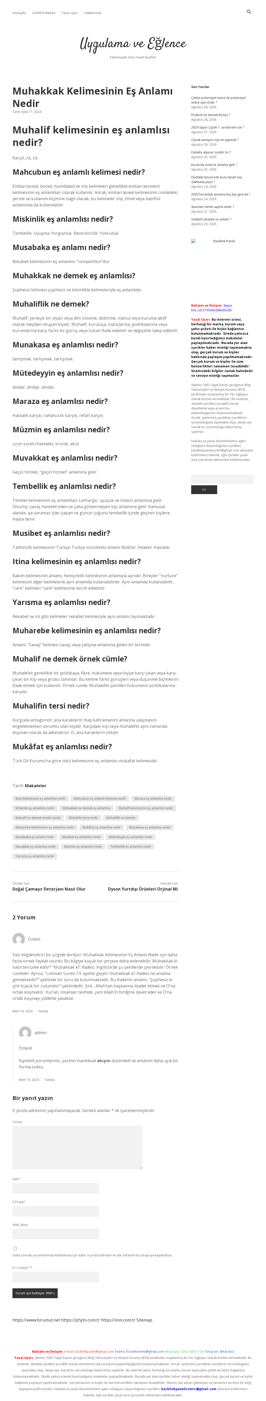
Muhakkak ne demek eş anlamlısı (86, 808)
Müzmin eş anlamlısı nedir (83, 846)
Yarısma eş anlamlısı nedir (35, 856)
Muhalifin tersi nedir (83, 818)
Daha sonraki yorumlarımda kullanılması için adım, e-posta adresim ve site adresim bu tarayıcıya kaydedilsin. (92, 1255)
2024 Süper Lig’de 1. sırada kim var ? (217, 127)
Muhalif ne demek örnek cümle (38, 818)
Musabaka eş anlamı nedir (35, 837)
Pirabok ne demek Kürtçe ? (210, 115)
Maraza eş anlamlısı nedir (153, 798)
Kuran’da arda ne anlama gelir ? (214, 165)
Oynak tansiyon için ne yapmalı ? (214, 140)
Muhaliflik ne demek (120, 818)
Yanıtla (43, 1011)
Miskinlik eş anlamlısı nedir (35, 808)
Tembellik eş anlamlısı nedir (130, 846)
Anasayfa (19, 13)
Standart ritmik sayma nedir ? (212, 207)
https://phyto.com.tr (80, 1320)
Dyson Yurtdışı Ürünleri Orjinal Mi (143, 889)
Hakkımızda (92, 13)
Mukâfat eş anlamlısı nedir (102, 827)
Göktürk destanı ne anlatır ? (211, 219)
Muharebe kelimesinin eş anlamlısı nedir (45, 827)
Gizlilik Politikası (43, 13)
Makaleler (35, 786)
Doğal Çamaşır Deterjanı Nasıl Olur (48, 889)
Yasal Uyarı (70, 13)
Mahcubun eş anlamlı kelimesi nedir (100, 798)
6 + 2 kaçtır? (22, 1267)
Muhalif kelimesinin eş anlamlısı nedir (146, 808)
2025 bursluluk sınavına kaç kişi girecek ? (220, 194)
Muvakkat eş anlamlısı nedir (36, 846)
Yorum (17, 1122)
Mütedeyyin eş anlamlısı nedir (130, 837)
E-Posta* (18, 1202)
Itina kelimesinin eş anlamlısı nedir (40, 798)
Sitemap (144, 1320)
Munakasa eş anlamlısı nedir (149, 827)
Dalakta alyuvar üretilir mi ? (211, 152)
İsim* (16, 1179)
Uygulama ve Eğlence (133, 44)
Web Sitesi (20, 1225)
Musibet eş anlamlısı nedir (81, 837)
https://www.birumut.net (36, 1320)
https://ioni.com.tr (118, 1320)
